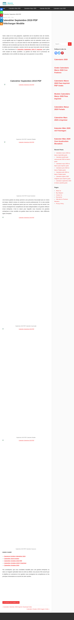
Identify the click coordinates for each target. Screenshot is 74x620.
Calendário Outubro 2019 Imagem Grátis (37, 609)
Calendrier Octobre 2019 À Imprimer (15, 563)
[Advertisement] (9, 29)
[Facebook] (1, 9)
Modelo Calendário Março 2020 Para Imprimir (62, 96)
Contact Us (59, 195)
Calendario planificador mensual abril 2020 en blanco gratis (62, 159)
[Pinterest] (1, 15)
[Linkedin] (1, 21)
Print (12, 17)
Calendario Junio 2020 (60, 8)
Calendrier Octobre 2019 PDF (13, 561)
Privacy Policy (60, 203)
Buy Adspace (59, 193)
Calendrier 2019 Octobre (11, 558)
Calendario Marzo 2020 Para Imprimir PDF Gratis (62, 83)
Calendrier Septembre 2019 (11, 602)
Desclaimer (59, 197)
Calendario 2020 (61, 59)
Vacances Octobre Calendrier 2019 (14, 556)
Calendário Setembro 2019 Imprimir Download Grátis (17, 607)
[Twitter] (1, 18)
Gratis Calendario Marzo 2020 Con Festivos (61, 70)
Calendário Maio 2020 (14, 8)
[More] (1, 23)
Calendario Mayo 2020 (30, 8)
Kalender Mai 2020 (45, 8)
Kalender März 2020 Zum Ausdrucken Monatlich (62, 141)
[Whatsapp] (1, 12)
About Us (58, 190)
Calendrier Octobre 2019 (11, 565)
